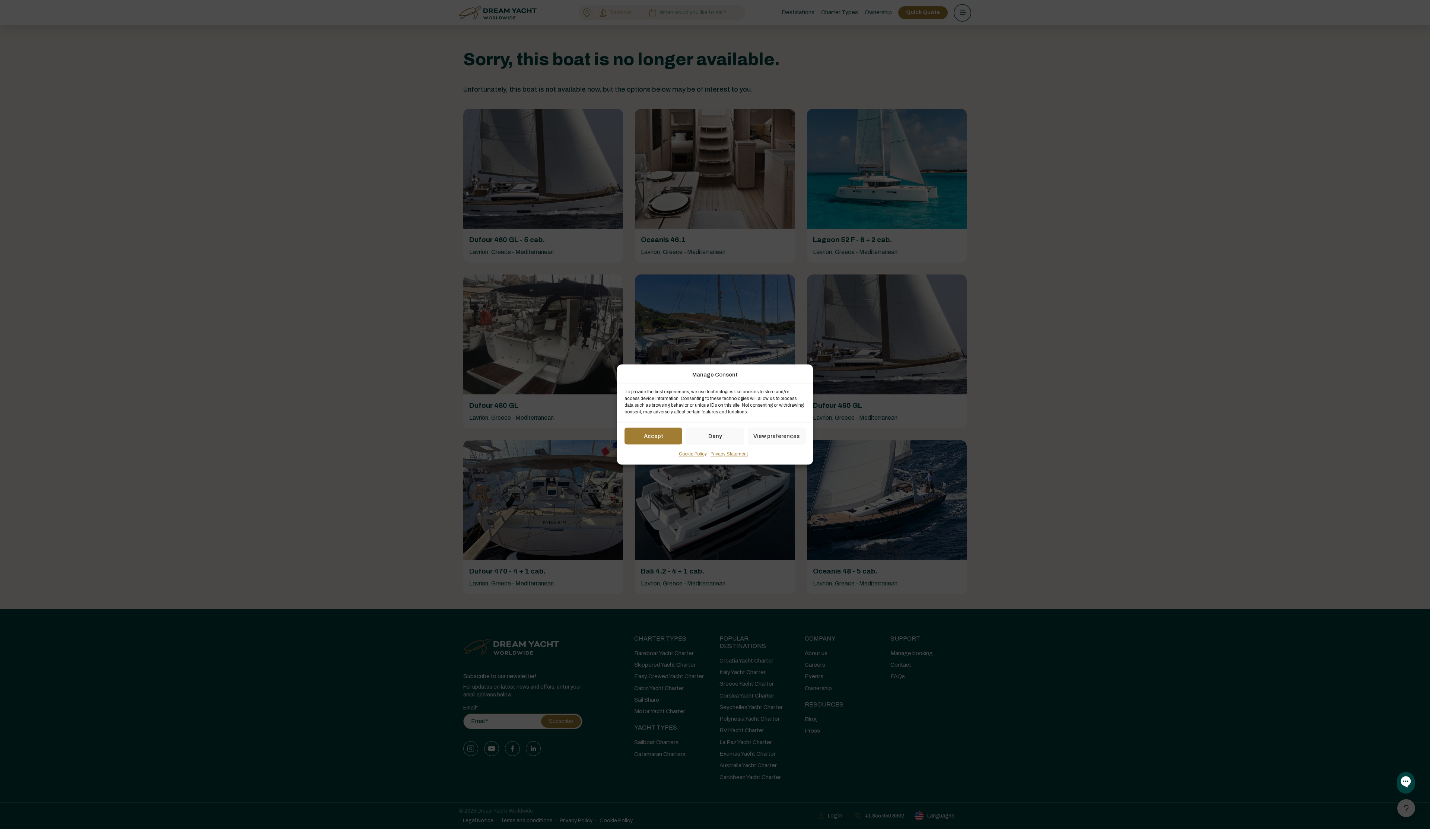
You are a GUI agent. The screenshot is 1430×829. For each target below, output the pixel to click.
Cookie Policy (693, 454)
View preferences (776, 436)
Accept (653, 436)
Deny (715, 436)
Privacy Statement (729, 454)
